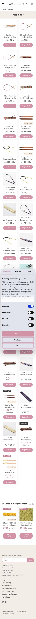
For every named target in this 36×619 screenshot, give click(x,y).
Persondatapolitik (8, 591)
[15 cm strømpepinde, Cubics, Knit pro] (26, 429)
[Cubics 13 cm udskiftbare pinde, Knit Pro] (9, 396)
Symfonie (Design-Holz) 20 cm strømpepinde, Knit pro (26, 97)
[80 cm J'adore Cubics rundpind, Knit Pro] (9, 179)
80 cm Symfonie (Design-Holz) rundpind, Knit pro (26, 36)
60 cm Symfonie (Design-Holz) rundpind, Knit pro (10, 97)
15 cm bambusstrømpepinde (9, 439)
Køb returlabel (7, 586)
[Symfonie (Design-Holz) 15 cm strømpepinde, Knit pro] (9, 118)
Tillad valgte (18, 340)
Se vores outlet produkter (14, 504)
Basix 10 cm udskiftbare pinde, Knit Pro (9, 471)
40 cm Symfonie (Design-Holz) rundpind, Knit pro (10, 66)
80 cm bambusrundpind (9, 158)
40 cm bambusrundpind (26, 188)
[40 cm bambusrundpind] (26, 179)
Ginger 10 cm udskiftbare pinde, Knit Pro (26, 158)
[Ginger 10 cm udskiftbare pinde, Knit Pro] (26, 148)
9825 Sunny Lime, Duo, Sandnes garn (26, 524)
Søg (3, 580)
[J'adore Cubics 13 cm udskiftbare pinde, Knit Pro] (26, 240)
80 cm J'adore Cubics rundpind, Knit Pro (10, 188)
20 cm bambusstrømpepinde (9, 219)
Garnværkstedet (20, 612)
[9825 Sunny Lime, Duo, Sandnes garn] (26, 514)
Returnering (6, 583)
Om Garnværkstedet (9, 594)
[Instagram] (6, 602)
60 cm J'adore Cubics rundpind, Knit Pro (26, 219)
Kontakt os (6, 597)
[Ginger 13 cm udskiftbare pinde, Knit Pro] (26, 118)
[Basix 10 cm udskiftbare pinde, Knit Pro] (9, 461)
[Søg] (27, 3)
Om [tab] (29, 271)
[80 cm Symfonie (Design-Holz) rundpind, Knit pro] (26, 26)
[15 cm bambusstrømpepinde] (9, 429)
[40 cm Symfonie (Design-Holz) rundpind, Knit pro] (9, 57)
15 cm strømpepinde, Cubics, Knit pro (26, 439)
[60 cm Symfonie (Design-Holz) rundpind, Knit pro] (9, 87)
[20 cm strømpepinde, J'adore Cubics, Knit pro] (26, 396)
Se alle (31, 504)
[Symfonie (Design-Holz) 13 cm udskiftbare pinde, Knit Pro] (9, 26)
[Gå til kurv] (32, 3)
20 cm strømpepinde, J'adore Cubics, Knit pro (26, 406)
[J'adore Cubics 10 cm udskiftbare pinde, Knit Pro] (26, 364)
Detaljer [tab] (18, 271)
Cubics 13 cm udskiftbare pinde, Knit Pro (9, 406)
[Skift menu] (3, 3)
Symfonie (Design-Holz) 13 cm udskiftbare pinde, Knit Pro (10, 36)
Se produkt (10, 45)
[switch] (31, 312)
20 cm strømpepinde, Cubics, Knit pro (10, 373)
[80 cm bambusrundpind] (9, 148)
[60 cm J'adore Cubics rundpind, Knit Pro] (26, 209)
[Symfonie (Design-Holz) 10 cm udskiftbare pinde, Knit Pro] (26, 57)
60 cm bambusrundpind (9, 249)
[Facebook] (3, 602)
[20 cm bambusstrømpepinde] (9, 209)
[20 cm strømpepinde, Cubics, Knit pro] (9, 364)
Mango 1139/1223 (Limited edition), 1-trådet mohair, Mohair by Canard (9, 524)
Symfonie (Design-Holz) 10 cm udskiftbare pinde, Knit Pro (26, 66)
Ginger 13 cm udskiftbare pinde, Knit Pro (26, 127)
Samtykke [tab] (6, 271)
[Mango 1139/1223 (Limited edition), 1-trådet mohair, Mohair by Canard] (9, 514)
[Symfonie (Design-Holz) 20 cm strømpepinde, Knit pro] (26, 87)
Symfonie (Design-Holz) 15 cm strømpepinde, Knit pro (10, 127)
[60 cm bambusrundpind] (9, 240)
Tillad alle (18, 334)
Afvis (18, 346)
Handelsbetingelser (9, 588)
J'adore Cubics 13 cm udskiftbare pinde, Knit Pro (26, 249)
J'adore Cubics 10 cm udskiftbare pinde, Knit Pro (26, 373)
